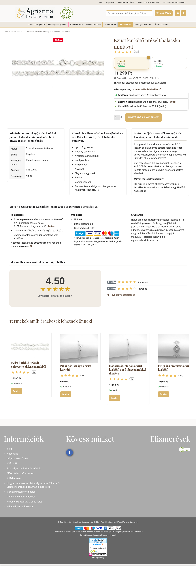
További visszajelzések (122, 294)
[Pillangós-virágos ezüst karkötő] (79, 348)
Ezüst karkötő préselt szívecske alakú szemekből (28, 364)
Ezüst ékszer (125, 24)
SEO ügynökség (98, 558)
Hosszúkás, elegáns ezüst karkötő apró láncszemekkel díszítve (127, 369)
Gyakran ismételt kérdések (148, 2)
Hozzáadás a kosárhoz (143, 117)
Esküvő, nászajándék (57, 24)
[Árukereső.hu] (98, 544)
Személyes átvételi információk (24, 468)
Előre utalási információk (20, 473)
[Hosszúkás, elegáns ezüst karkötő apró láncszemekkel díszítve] (128, 348)
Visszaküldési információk (174, 2)
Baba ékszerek (76, 24)
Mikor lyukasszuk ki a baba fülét (24, 501)
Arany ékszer (110, 24)
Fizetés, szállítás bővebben (146, 89)
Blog (100, 2)
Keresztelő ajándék (36, 24)
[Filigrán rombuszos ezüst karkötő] (177, 348)
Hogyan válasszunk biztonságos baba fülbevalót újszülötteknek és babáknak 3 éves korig (33, 485)
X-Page (119, 522)
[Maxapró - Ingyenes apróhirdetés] (98, 553)
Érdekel (16, 391)
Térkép (172, 101)
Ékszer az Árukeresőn (98, 548)
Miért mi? (12, 463)
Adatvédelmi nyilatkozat (20, 506)
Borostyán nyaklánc (142, 24)
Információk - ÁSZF (126, 2)
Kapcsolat (110, 2)
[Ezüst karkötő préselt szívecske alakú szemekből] (30, 346)
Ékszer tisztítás (161, 24)
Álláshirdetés (14, 478)
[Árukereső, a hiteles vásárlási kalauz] (66, 13)
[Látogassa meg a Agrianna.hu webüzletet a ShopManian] (98, 541)
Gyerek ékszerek (93, 24)
